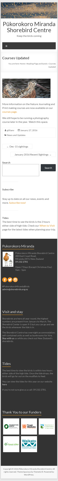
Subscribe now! (17, 202)
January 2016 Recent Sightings (33, 154)
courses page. (9, 111)
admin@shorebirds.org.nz (15, 289)
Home (22, 63)
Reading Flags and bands (37, 63)
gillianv (10, 130)
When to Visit (47, 225)
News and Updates (16, 135)
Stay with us (8, 338)
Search (6, 162)
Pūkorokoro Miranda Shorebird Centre (29, 26)
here (4, 384)
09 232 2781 (21, 261)
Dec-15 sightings (17, 146)
